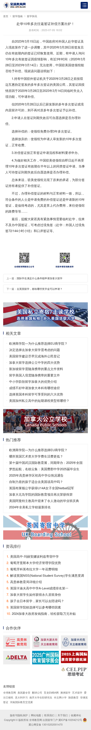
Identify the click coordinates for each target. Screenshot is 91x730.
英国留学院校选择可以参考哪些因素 (34, 607)
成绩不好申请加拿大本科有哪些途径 (34, 388)
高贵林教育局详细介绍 (24, 581)
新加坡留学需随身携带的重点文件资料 (36, 368)
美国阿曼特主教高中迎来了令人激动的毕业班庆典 (44, 500)
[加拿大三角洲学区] (16, 657)
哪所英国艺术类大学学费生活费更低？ (36, 456)
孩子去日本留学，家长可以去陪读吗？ (35, 601)
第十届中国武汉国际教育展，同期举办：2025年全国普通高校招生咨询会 (46, 463)
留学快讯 (32, 16)
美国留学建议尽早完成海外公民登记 (34, 356)
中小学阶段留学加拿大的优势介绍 (33, 381)
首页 (5, 16)
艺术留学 (77, 692)
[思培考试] (74, 672)
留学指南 (17, 16)
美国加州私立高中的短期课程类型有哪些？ (39, 400)
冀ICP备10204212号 (70, 720)
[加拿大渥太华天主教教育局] (45, 642)
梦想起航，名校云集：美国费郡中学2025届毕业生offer (44, 469)
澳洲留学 (65, 692)
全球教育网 (9, 692)
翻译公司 (37, 692)
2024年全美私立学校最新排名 (30, 507)
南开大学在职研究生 (40, 697)
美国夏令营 (24, 692)
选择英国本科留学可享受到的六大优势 (36, 394)
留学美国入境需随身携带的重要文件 (34, 375)
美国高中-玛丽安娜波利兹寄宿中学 (33, 556)
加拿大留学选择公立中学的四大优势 (34, 362)
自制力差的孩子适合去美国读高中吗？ (36, 481)
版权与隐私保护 (19, 715)
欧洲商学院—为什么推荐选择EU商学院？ (38, 343)
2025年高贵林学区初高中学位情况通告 (36, 475)
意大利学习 (21, 697)
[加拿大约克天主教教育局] (74, 642)
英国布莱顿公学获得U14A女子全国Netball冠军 (41, 488)
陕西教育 (73, 697)
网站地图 (36, 715)
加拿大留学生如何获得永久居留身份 (34, 594)
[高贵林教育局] (16, 642)
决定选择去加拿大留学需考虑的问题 (34, 349)
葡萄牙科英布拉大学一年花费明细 (32, 569)
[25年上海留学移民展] (74, 657)
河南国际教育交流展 (21, 702)
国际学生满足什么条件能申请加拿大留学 (39, 278)
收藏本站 (76, 715)
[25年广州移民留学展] (45, 657)
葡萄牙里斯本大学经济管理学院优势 (34, 562)
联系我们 (49, 715)
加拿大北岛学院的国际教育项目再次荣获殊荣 (41, 494)
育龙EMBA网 (51, 692)
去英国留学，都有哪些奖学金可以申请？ (39, 288)
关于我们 (63, 715)
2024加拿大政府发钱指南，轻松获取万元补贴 (41, 613)
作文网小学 (60, 697)
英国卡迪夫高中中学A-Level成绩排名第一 (37, 588)
